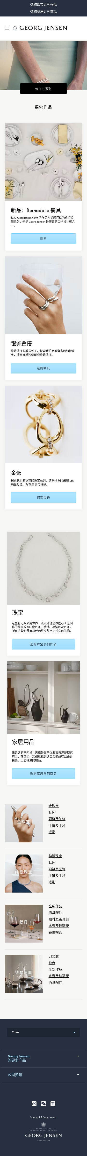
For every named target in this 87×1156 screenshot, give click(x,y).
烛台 (52, 963)
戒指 (52, 832)
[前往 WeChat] (43, 1103)
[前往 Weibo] (34, 1103)
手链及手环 (57, 825)
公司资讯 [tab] (15, 1074)
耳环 (52, 812)
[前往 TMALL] (53, 1103)
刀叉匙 (54, 956)
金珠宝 (54, 806)
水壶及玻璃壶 (59, 926)
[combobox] (43, 1032)
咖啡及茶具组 (59, 919)
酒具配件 (55, 913)
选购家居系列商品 (43, 11)
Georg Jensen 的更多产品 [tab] (18, 1058)
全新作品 (55, 906)
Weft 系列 (43, 89)
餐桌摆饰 (55, 932)
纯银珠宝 (55, 856)
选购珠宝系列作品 (43, 4)
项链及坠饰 (57, 819)
